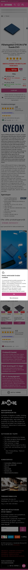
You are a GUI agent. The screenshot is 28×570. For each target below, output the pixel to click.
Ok (14, 294)
